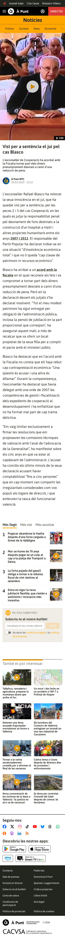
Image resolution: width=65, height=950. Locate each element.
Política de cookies (44, 911)
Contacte (8, 870)
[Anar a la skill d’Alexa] (8, 858)
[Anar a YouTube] (35, 827)
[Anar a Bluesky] (43, 827)
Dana (37, 28)
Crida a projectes (43, 889)
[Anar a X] (12, 827)
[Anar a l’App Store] (40, 848)
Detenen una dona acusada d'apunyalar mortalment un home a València (16, 727)
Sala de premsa (11, 876)
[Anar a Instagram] (20, 827)
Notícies (32, 20)
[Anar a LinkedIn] (20, 833)
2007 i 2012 (19, 238)
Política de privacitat (14, 911)
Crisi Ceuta (33, 3)
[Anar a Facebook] (5, 827)
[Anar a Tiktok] (28, 827)
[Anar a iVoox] (5, 833)
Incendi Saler (16, 3)
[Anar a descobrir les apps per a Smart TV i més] (31, 858)
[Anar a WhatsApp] (58, 827)
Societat (23, 28)
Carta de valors (11, 895)
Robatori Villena (51, 3)
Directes (56, 11)
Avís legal (39, 901)
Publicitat (39, 870)
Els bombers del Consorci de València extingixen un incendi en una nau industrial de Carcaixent (47, 728)
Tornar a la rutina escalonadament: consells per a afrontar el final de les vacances (17, 764)
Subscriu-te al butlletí (14, 889)
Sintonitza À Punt (43, 876)
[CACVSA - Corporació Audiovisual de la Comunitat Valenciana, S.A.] (28, 931)
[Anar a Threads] (50, 827)
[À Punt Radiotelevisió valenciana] (21, 922)
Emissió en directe (13, 883)
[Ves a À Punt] (18, 11)
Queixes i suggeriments (46, 883)
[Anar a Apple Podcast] (12, 833)
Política (9, 28)
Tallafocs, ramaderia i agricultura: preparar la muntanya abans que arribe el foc (16, 693)
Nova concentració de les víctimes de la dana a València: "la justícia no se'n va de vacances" (16, 798)
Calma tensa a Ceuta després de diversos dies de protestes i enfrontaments (47, 764)
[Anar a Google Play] (14, 848)
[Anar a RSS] (28, 833)
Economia (50, 28)
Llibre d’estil (40, 895)
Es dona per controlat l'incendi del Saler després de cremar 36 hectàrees (46, 798)
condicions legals (36, 632)
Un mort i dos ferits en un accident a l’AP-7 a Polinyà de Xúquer (46, 691)
